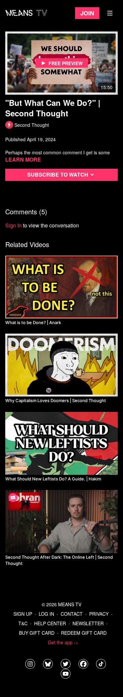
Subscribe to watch (57, 174)
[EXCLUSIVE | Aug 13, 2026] (61, 521)
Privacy (99, 613)
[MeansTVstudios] (48, 664)
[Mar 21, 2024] (61, 443)
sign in (13, 225)
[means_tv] (30, 664)
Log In (46, 613)
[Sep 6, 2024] (61, 365)
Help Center (50, 623)
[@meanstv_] (101, 664)
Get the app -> (63, 642)
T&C (23, 623)
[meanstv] (83, 664)
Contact (72, 613)
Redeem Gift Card (84, 632)
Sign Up (22, 613)
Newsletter (88, 623)
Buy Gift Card (36, 632)
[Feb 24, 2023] (61, 287)
